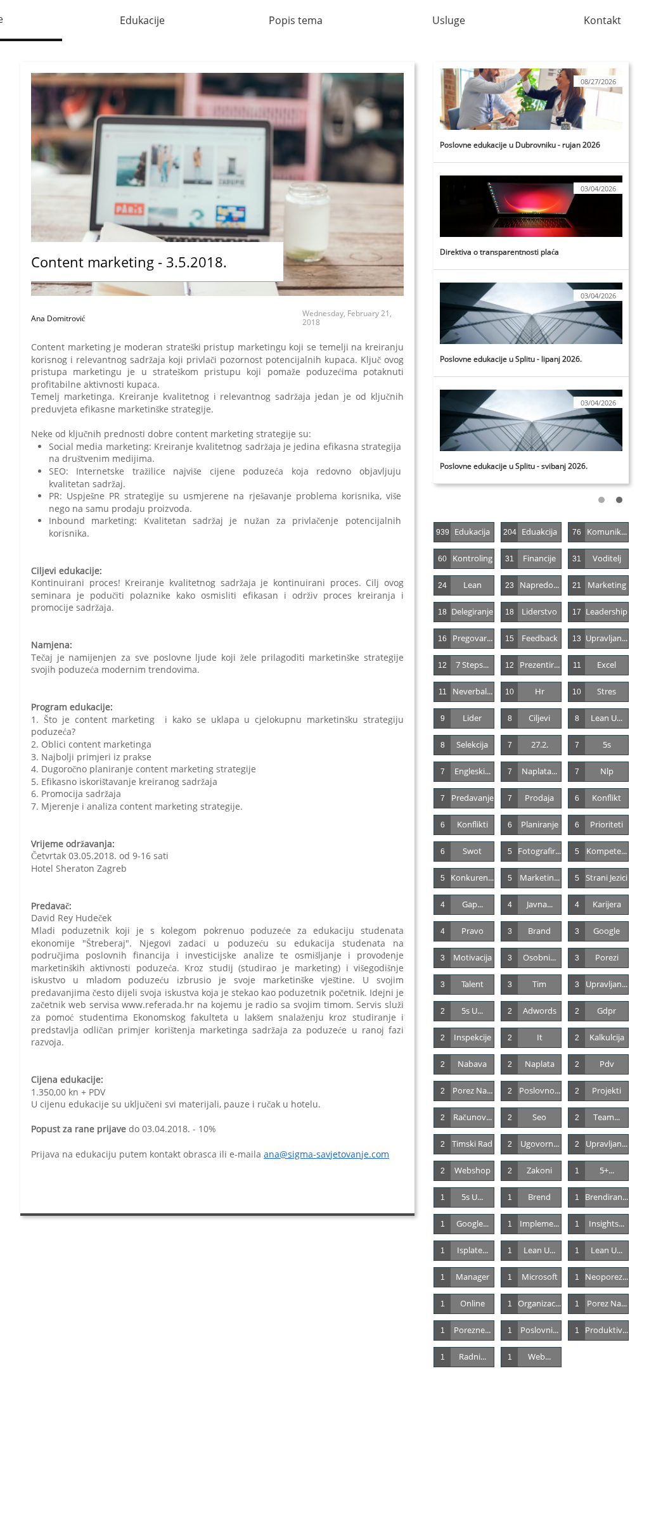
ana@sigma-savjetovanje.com (326, 1154)
